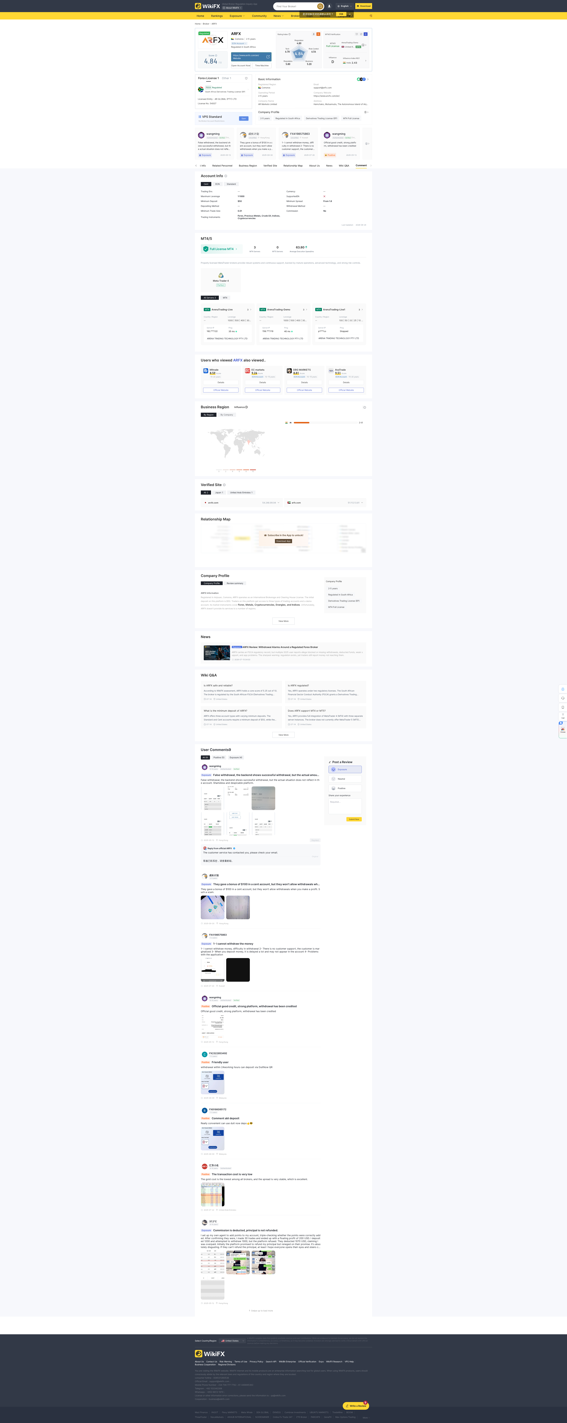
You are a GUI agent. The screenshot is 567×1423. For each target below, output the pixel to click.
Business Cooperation (205, 1364)
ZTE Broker (301, 1417)
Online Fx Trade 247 (282, 1417)
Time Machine (262, 65)
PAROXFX (315, 1417)
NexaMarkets (217, 1417)
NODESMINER (262, 1417)
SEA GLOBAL (262, 1412)
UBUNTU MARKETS (319, 1412)
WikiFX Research (334, 1361)
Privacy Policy (256, 1361)
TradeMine (337, 1412)
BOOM (349, 1412)
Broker (206, 23)
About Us (199, 1361)
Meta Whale (246, 1412)
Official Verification (307, 1361)
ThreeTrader (201, 1417)
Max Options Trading (345, 1417)
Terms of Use (240, 1361)
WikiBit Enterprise (287, 1361)
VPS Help (349, 1361)
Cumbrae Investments (295, 1412)
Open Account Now (240, 65)
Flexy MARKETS (229, 1412)
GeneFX (327, 1417)
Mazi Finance (201, 1412)
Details (221, 382)
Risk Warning (226, 1361)
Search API (271, 1361)
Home (198, 23)
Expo (321, 1361)
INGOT (214, 1412)
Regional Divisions (227, 1364)
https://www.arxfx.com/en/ (327, 96)
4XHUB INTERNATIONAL (239, 1417)
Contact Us (211, 1361)
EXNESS (277, 1412)
